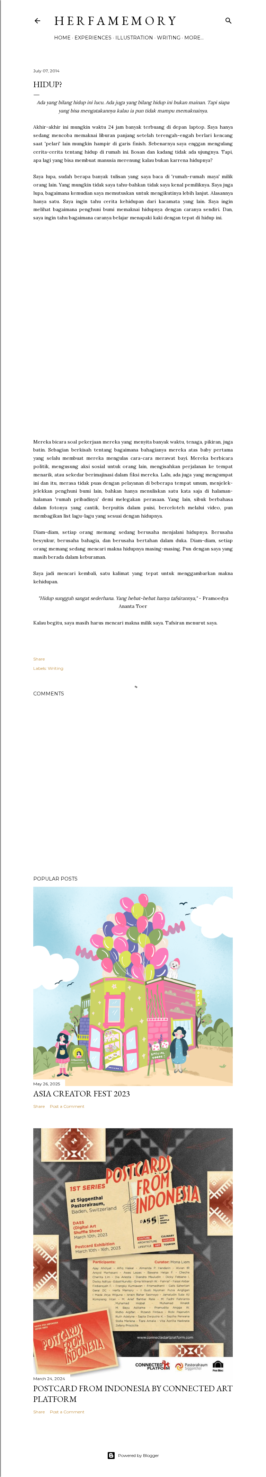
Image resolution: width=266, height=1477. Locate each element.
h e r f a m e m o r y (114, 20)
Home (62, 38)
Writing (168, 38)
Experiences (93, 38)
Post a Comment (67, 1106)
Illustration (134, 38)
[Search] (228, 19)
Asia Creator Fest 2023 (81, 1093)
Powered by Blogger (138, 1455)
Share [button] (39, 659)
